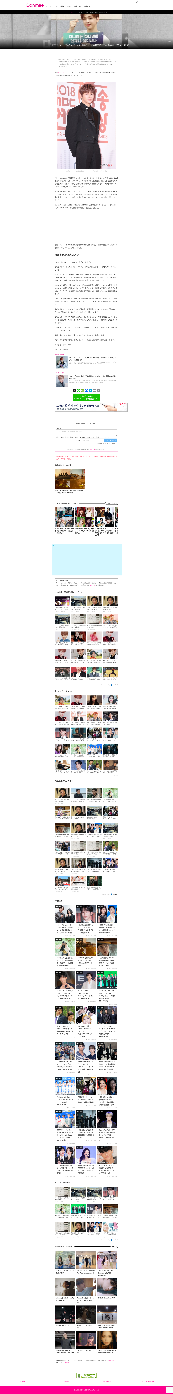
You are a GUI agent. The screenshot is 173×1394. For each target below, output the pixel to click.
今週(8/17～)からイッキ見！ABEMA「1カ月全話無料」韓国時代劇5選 (86, 1099)
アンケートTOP (111, 503)
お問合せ (66, 1381)
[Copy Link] (99, 391)
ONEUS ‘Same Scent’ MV (106, 1298)
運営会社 (67, 1362)
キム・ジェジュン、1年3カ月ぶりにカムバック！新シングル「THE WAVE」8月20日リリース (107, 1135)
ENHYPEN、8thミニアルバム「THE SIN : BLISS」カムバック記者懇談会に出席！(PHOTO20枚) (107, 996)
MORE (114, 1246)
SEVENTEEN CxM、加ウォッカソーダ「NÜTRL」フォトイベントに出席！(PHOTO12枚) (86, 1067)
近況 (69, 459)
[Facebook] (86, 391)
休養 (63, 459)
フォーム (92, 449)
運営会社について (25, 1381)
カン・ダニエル (63, 72)
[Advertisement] (86, 226)
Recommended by (105, 685)
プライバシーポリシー (147, 1381)
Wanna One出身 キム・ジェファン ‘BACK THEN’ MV (85, 1300)
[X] (74, 391)
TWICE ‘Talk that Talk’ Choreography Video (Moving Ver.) (105, 1273)
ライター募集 (107, 1381)
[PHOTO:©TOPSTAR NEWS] (86, 914)
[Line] (78, 391)
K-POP (169, 41)
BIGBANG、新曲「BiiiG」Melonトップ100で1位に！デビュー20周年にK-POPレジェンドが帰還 (85, 1031)
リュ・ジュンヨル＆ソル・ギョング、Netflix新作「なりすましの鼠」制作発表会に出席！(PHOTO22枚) (107, 1031)
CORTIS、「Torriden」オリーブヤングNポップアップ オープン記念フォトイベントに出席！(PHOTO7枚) (65, 1135)
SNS (96, 456)
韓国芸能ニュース (63, 456)
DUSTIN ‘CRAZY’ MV (63, 1325)
